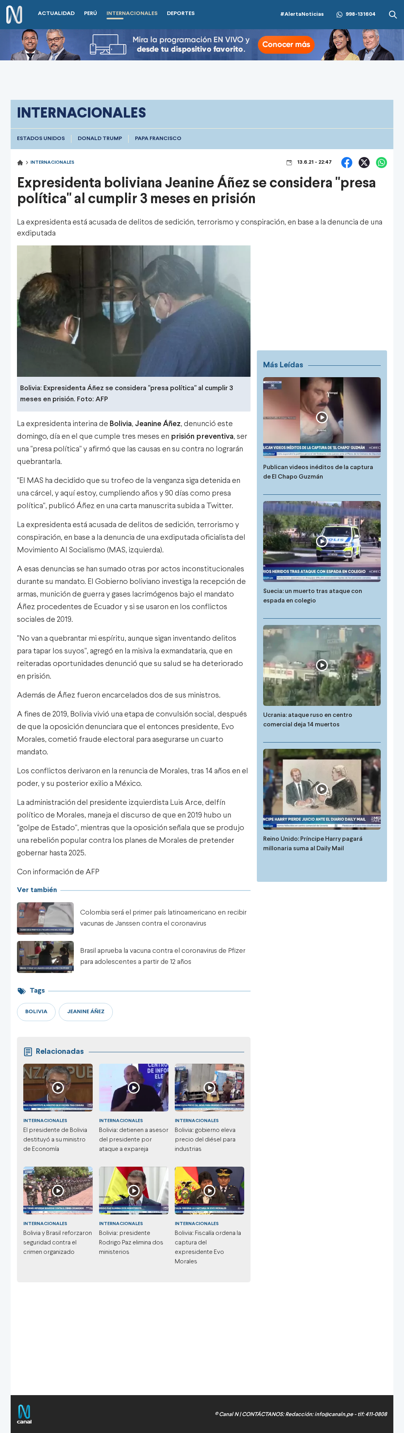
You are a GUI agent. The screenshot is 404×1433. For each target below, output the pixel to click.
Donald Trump (100, 138)
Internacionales (52, 162)
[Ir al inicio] (14, 15)
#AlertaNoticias (302, 14)
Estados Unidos (41, 138)
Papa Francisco (158, 138)
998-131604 (361, 14)
